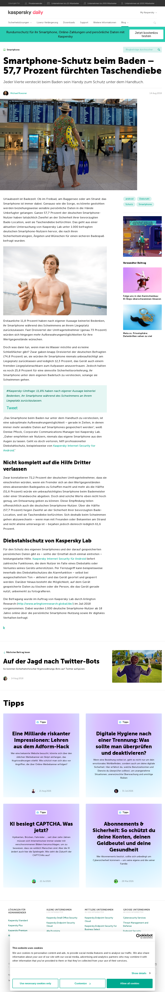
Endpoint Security (132, 931)
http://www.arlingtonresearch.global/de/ (45, 603)
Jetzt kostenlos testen (146, 34)
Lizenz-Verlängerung (47, 22)
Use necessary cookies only (35, 983)
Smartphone (12, 50)
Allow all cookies (129, 983)
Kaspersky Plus (15, 925)
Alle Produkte (53, 931)
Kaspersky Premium (17, 930)
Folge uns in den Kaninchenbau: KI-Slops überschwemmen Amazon (142, 297)
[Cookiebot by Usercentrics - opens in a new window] (138, 936)
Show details (139, 973)
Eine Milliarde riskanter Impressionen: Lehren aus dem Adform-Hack (41, 740)
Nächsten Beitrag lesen (18, 652)
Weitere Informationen (104, 22)
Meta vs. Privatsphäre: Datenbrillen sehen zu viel (137, 335)
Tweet (12, 408)
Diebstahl (144, 198)
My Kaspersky (147, 12)
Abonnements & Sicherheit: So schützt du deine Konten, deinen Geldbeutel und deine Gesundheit (123, 837)
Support (84, 22)
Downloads (69, 22)
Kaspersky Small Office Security (62, 918)
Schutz (129, 204)
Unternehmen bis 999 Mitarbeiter (101, 3)
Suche (159, 50)
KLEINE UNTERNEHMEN (59, 909)
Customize (81, 983)
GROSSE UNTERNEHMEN (136, 909)
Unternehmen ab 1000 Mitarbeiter (139, 3)
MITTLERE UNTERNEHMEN (99, 909)
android (129, 198)
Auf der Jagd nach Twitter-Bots (51, 661)
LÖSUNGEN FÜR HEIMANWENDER (17, 911)
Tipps (42, 722)
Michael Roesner (18, 93)
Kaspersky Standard (18, 920)
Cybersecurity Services (134, 918)
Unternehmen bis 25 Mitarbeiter (65, 3)
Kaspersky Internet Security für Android (59, 558)
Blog (123, 22)
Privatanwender (35, 3)
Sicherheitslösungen (18, 22)
